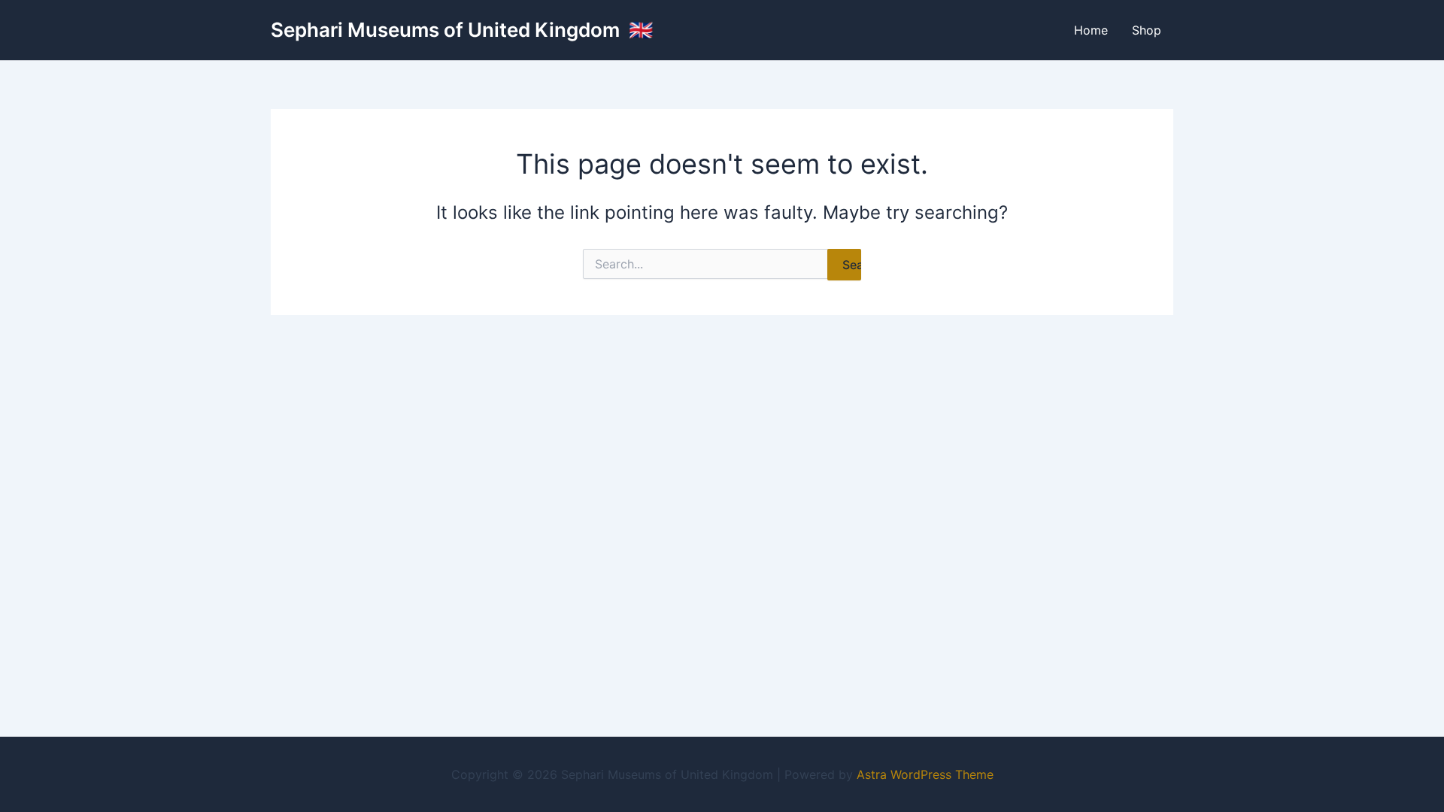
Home (1091, 30)
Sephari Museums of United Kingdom (447, 29)
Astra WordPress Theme (925, 774)
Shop (1146, 30)
